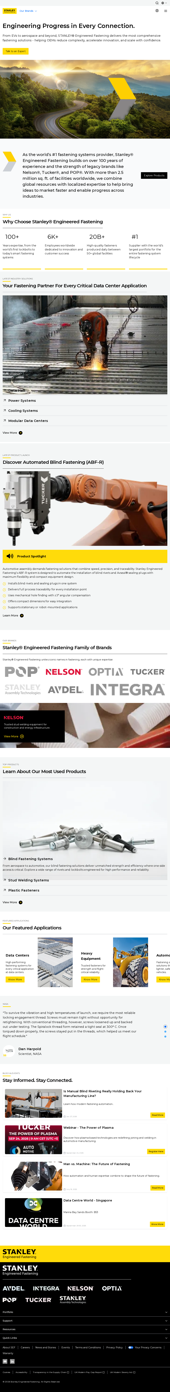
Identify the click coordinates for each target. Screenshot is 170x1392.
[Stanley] (10, 11)
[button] (157, 3)
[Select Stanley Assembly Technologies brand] (23, 689)
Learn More (10, 615)
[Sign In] (157, 11)
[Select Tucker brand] (147, 671)
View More (10, 432)
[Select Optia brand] (106, 672)
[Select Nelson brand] (64, 672)
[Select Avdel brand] (66, 689)
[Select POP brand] (22, 671)
